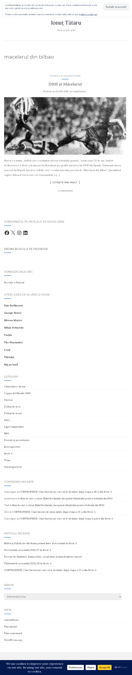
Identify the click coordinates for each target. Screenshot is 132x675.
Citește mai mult (65, 182)
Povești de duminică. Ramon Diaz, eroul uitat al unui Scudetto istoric (43, 556)
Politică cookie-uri (88, 14)
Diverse (8, 399)
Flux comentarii (13, 633)
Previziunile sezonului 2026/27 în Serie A (27, 550)
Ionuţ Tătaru (66, 22)
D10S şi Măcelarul (65, 84)
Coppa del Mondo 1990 (17, 393)
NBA (6, 433)
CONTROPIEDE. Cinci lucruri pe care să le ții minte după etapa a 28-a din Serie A (65, 491)
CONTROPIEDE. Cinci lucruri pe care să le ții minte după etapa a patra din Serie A (66, 518)
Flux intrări (10, 626)
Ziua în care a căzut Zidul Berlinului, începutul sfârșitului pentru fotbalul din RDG (66, 498)
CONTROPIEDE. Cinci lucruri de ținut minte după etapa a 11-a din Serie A (54, 511)
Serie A (8, 453)
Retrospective (12, 446)
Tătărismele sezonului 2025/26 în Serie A (27, 563)
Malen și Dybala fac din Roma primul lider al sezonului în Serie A (40, 543)
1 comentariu (65, 190)
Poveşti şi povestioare (65, 76)
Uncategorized (12, 466)
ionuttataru (79, 91)
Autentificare (11, 619)
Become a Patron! (14, 282)
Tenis (7, 460)
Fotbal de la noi (13, 413)
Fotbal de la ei (12, 406)
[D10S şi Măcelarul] (65, 126)
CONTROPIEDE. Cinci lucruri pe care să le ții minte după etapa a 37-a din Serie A (50, 570)
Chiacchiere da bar (15, 386)
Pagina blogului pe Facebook (26, 249)
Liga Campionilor (14, 426)
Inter (7, 420)
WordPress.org (13, 640)
